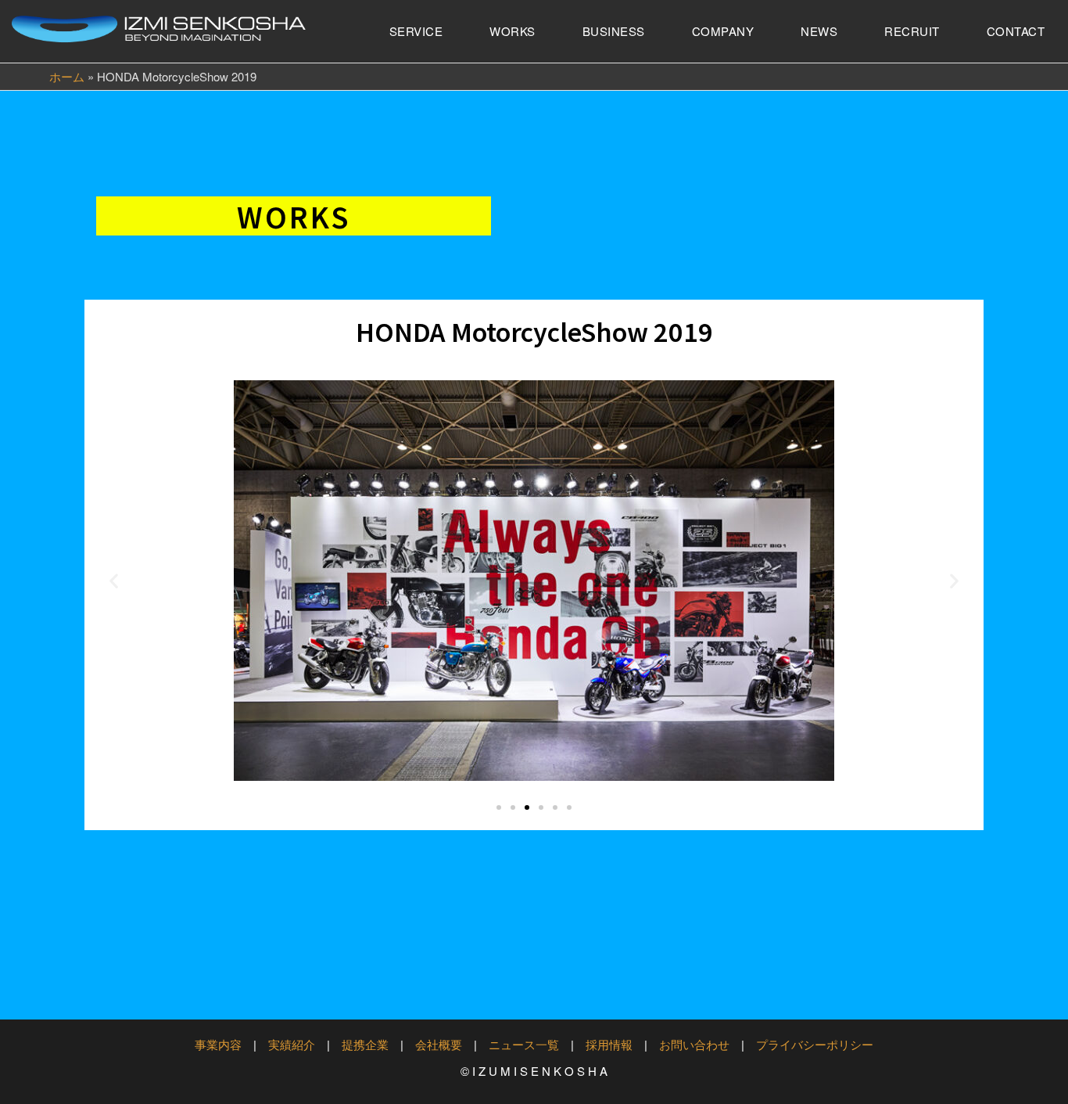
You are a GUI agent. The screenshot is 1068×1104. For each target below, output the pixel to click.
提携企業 (365, 1044)
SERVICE (416, 31)
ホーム (66, 76)
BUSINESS (613, 31)
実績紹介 (291, 1044)
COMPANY (723, 31)
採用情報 (609, 1044)
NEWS (819, 31)
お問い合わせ (694, 1044)
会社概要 (438, 1044)
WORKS (512, 31)
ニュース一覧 (524, 1044)
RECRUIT (912, 31)
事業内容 (218, 1044)
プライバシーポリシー (814, 1044)
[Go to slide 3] (527, 807)
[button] (114, 581)
